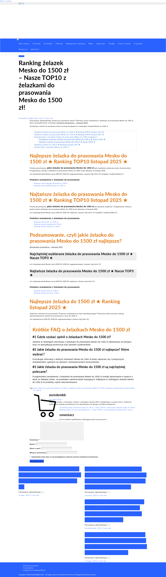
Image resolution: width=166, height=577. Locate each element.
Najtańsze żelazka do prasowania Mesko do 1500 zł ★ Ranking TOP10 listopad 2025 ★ (69, 134)
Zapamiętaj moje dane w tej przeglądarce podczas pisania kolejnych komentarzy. (65, 457)
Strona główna (28, 568)
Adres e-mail (35, 448)
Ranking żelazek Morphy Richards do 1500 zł (51, 183)
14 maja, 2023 (24, 495)
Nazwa (33, 444)
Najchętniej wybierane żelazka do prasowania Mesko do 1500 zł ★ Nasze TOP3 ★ (72, 139)
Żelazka (21, 56)
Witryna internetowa (38, 453)
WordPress (70, 575)
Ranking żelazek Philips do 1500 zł (47, 226)
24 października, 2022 (93, 528)
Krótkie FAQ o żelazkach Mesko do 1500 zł (51, 147)
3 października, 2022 (35, 118)
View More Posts (55, 399)
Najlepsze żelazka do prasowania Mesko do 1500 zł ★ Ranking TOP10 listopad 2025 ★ (69, 132)
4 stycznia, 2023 (91, 495)
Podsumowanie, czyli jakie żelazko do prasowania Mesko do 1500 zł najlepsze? (66, 137)
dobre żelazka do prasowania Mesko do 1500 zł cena (52, 388)
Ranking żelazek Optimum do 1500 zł (48, 224)
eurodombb (23, 118)
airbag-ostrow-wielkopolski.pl (34, 570)
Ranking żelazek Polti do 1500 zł (46, 291)
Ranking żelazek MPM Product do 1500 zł (49, 186)
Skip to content (5, 1)
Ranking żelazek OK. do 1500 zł (46, 222)
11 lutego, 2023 (91, 561)
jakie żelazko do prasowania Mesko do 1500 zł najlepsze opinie (95, 388)
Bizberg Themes (90, 575)
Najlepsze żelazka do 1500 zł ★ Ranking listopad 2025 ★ (57, 145)
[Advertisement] (83, 21)
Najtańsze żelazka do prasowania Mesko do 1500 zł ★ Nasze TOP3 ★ (67, 142)
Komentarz (35, 440)
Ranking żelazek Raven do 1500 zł (47, 293)
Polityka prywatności (31, 566)
